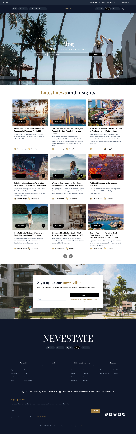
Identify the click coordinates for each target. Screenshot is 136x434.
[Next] (71, 256)
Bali (25, 377)
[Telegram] (7, 2)
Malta (73, 373)
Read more (21, 121)
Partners (60, 348)
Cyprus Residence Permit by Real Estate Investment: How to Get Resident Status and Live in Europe (104, 235)
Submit (95, 411)
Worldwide (23, 9)
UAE (14, 9)
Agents (69, 348)
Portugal (85, 373)
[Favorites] (123, 8)
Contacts (116, 9)
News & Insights (105, 373)
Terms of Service (89, 426)
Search (96, 54)
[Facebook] (119, 414)
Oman (12, 380)
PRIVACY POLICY (41, 417)
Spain (72, 377)
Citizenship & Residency (38, 9)
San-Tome (74, 380)
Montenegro (15, 373)
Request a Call (125, 2)
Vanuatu (85, 380)
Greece (26, 373)
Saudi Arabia (28, 380)
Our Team (103, 370)
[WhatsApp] (4, 3)
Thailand (13, 377)
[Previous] (65, 256)
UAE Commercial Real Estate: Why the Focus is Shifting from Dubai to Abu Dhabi (67, 131)
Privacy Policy (80, 426)
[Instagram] (106, 414)
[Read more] (43, 121)
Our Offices (116, 370)
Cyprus (13, 370)
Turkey (26, 370)
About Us (99, 9)
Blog (107, 9)
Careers (115, 373)
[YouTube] (115, 414)
